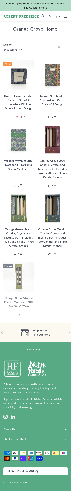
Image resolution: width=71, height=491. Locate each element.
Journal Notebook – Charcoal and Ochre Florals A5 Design (52, 100)
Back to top (33, 349)
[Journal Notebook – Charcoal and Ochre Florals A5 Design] (52, 75)
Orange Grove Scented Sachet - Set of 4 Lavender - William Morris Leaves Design (18, 102)
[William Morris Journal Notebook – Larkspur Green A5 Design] (18, 140)
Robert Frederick (19, 482)
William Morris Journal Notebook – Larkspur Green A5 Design (18, 164)
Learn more (40, 7)
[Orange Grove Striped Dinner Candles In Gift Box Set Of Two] (18, 277)
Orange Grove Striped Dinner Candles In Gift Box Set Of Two (18, 302)
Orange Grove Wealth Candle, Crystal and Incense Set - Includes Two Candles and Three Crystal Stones (52, 237)
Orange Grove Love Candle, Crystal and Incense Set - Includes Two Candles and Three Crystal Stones (52, 169)
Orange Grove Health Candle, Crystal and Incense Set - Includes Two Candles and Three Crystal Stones (18, 237)
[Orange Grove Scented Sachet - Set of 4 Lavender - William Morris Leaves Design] (18, 75)
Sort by (7, 44)
